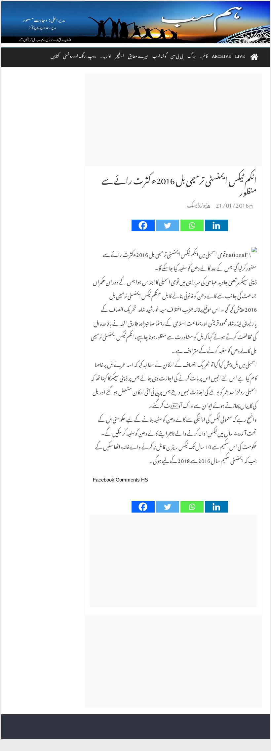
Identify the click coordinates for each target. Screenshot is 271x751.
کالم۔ (204, 55)
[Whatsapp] (192, 225)
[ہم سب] (135, 22)
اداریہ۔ (105, 55)
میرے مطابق (138, 55)
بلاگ (191, 55)
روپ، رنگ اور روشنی (79, 55)
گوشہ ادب (159, 55)
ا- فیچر (119, 55)
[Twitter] (167, 225)
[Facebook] (143, 225)
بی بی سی (177, 55)
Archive (221, 55)
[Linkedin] (216, 225)
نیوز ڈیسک (197, 204)
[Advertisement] (173, 120)
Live (240, 55)
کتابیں (55, 55)
